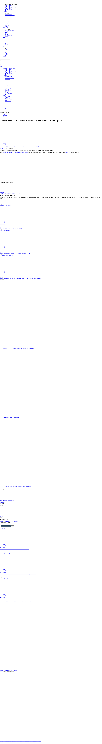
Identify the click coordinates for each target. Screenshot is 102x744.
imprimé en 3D (68, 152)
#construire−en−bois (3, 576)
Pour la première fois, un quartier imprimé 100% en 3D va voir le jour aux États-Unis (14, 275)
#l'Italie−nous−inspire (17, 601)
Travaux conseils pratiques (9, 16)
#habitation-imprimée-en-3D (5, 230)
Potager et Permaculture (9, 9)
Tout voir (6, 10)
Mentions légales (17, 741)
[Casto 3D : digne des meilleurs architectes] (3, 498)
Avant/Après (5, 11)
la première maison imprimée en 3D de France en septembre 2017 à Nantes (15, 152)
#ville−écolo (2, 228)
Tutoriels (4, 37)
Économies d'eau (7, 6)
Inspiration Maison (6, 18)
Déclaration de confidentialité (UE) (35, 741)
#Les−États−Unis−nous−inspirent (13, 278)
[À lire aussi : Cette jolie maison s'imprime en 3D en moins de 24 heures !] (4, 191)
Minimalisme (7, 33)
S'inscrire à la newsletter (7, 61)
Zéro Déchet (7, 31)
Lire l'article (2, 227)
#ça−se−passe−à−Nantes (28, 551)
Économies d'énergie (8, 5)
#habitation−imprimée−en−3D (19, 146)
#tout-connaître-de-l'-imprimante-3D (6, 255)
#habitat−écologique (3, 253)
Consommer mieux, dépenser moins (9, 2)
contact (21, 741)
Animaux (6, 40)
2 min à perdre (2, 224)
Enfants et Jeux (7, 41)
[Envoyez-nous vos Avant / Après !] (3, 513)
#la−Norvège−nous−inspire (36, 551)
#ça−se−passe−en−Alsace (19, 551)
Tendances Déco (7, 21)
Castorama (4, 56)
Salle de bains (5, 115)
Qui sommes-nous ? (6, 62)
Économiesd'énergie (6, 54)
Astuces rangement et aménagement (11, 22)
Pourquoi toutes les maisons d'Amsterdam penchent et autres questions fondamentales (14, 549)
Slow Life (6, 34)
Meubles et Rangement (8, 42)
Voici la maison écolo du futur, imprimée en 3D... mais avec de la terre (12, 599)
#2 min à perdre (38, 146)
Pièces (4, 46)
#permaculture (9, 253)
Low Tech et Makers (8, 35)
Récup (6, 43)
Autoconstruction (7, 79)
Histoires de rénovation (8, 14)
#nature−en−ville (7, 228)
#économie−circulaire (16, 253)
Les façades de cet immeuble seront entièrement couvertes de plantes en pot (13, 225)
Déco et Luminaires (8, 44)
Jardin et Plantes (7, 96)
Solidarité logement (8, 32)
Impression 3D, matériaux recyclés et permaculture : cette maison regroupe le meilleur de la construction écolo (18, 250)
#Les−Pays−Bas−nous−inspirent (29, 146)
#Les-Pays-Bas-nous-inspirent (5, 205)
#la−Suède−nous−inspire (10, 551)
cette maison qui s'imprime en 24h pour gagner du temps (49, 201)
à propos (1, 741)
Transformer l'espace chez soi (10, 15)
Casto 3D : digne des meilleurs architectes (7, 500)
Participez (2, 516)
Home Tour (7, 25)
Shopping (6, 24)
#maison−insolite (3, 551)
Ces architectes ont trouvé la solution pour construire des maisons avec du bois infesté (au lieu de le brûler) (18, 574)
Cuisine (6, 49)
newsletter (13, 741)
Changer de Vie (5, 27)
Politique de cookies (26, 741)
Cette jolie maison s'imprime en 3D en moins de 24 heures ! (10, 193)
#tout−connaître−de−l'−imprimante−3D (7, 146)
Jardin (6, 52)
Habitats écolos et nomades (9, 30)
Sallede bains (6, 51)
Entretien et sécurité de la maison (10, 7)
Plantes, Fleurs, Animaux (9, 23)
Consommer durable (8, 8)
